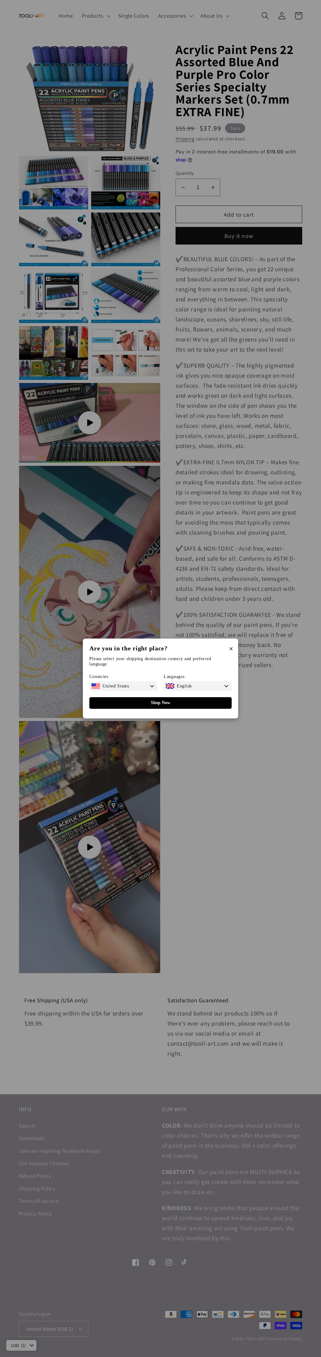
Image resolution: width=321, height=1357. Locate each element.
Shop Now (160, 702)
